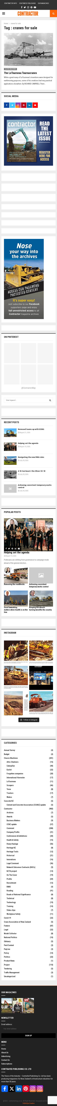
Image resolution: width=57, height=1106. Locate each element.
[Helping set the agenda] (10, 447)
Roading (10, 891)
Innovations (11, 859)
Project (7, 965)
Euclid (9, 770)
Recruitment (11, 883)
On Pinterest (11, 336)
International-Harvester (16, 778)
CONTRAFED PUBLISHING (27, 3)
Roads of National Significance (19, 894)
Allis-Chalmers (12, 762)
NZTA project (12, 871)
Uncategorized (9, 976)
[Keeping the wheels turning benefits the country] (41, 599)
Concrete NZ (9, 801)
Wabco (9, 797)
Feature (7, 926)
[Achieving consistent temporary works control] (10, 488)
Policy (6, 953)
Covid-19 (7, 918)
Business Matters (13, 820)
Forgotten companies (15, 774)
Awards (9, 817)
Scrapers (10, 785)
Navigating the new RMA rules (31, 457)
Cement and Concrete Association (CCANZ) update (26, 805)
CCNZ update (12, 824)
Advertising (5, 1056)
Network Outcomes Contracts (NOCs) (21, 867)
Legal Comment (13, 863)
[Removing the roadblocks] (16, 575)
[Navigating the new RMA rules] (10, 460)
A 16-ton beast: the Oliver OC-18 (31, 471)
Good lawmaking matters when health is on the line (16, 609)
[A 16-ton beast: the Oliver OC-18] (10, 474)
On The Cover (12, 875)
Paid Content (9, 945)
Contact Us (5, 1060)
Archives (10, 813)
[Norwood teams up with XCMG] (10, 432)
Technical (10, 898)
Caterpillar (11, 766)
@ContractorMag (28, 388)
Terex (9, 789)
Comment (10, 828)
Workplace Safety (13, 914)
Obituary (7, 941)
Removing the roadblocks (14, 584)
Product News (9, 961)
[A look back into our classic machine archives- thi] (16, 653)
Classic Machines (10, 69)
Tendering (8, 969)
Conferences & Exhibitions (17, 836)
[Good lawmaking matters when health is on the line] (16, 599)
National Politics (10, 937)
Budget (6, 754)
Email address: (6, 1024)
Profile (9, 879)
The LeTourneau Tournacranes (20, 73)
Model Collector (10, 933)
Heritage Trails (12, 852)
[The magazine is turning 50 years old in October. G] (41, 678)
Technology (11, 902)
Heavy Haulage (12, 844)
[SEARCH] (50, 400)
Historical (10, 855)
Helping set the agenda (28, 443)
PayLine (7, 949)
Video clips (11, 910)
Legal (6, 930)
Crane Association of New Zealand (17, 922)
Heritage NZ (11, 848)
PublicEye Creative (28, 1103)
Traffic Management (11, 972)
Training (10, 906)
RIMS (9, 887)
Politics (7, 957)
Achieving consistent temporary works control (35, 486)
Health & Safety (12, 840)
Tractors (10, 793)
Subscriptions (6, 1064)
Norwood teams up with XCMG (31, 429)
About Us (4, 1052)
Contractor (8, 809)
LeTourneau (11, 781)
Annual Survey (9, 750)
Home (3, 1049)
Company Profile (13, 832)
